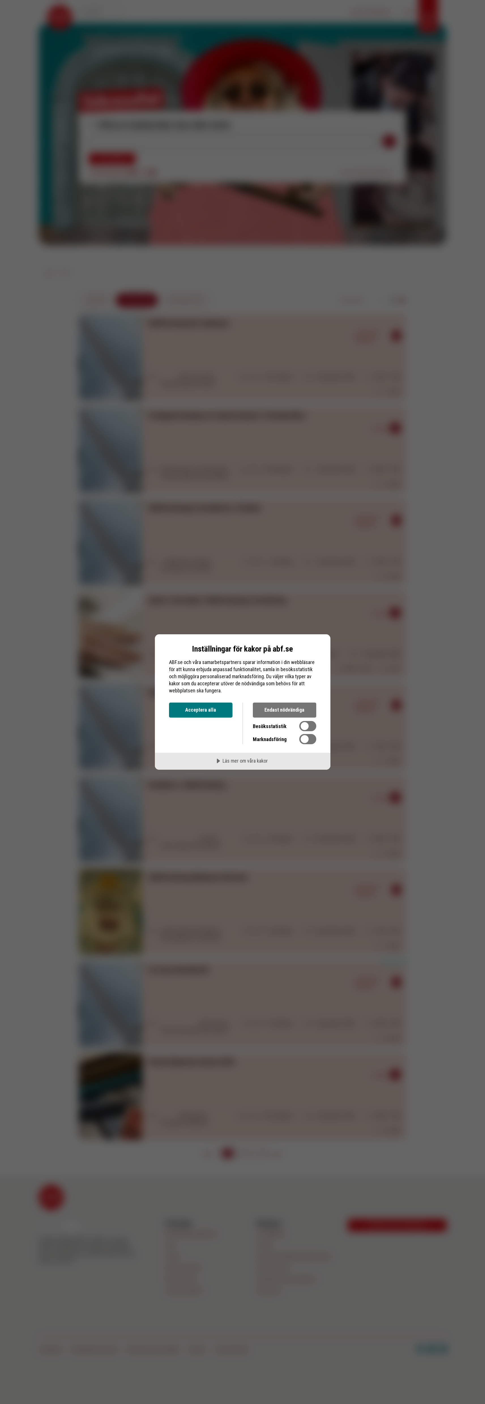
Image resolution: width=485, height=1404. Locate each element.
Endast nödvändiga (284, 710)
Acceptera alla (200, 710)
